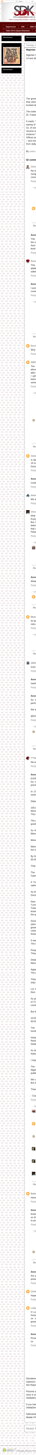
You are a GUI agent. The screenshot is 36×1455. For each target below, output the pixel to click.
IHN (22, 27)
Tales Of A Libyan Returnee (18, 31)
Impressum (11, 27)
